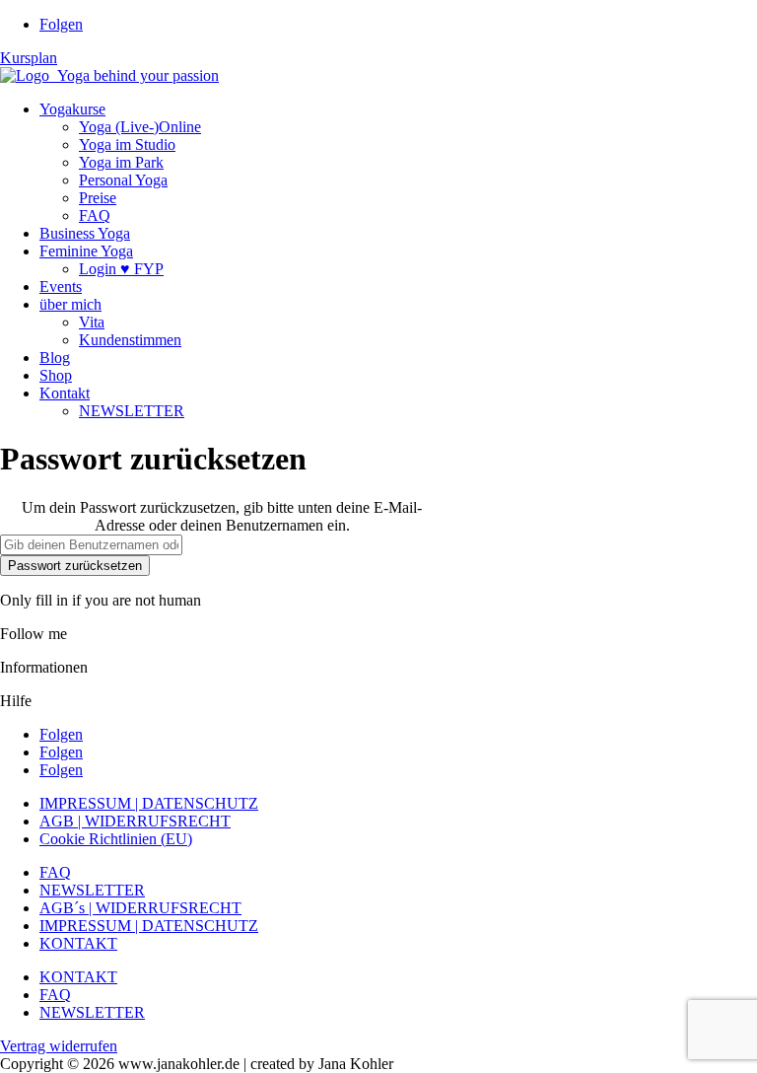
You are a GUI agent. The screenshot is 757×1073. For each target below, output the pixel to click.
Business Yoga (84, 233)
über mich (70, 304)
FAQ (94, 215)
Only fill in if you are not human (100, 600)
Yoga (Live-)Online (140, 126)
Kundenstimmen (130, 339)
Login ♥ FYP (121, 268)
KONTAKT (78, 943)
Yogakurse (72, 109)
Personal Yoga (123, 180)
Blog (54, 357)
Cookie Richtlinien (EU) (115, 838)
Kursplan (28, 57)
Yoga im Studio (127, 144)
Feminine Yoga (86, 251)
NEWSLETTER (131, 410)
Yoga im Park (121, 162)
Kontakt (64, 393)
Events (60, 286)
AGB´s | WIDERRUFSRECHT (140, 907)
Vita (91, 322)
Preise (97, 197)
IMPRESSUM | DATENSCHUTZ (148, 803)
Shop (55, 375)
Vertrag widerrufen (58, 1045)
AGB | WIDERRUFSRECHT (135, 821)
